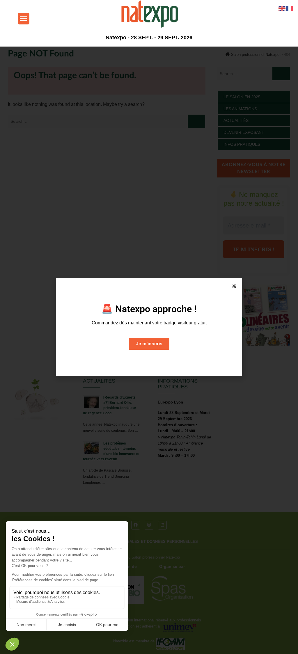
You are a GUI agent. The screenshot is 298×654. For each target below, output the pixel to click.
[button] (234, 286)
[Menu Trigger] (23, 18)
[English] (282, 8)
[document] (149, 327)
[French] (290, 8)
